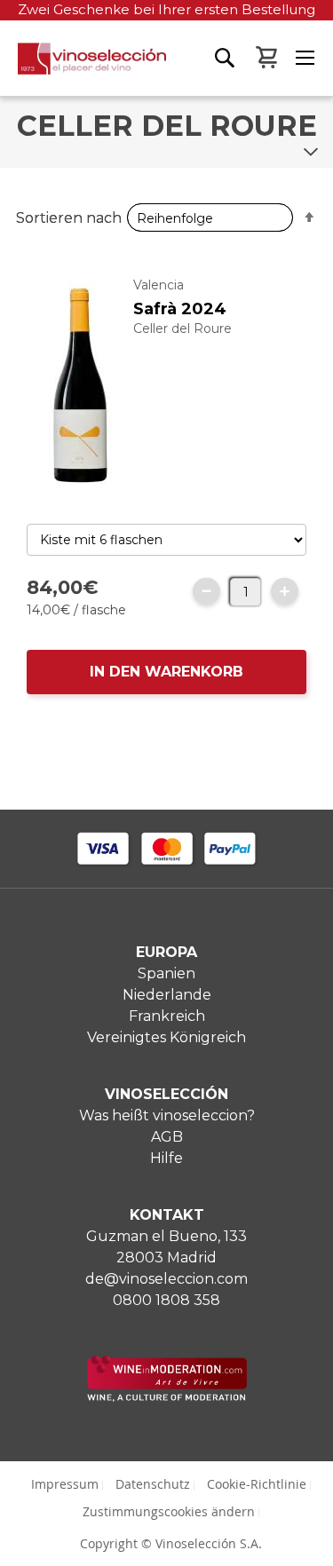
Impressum (65, 1483)
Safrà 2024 (179, 309)
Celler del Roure (182, 328)
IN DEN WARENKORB (166, 671)
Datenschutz (152, 1483)
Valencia (158, 285)
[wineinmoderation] (167, 1396)
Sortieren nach (69, 218)
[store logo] (83, 69)
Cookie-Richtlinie (256, 1483)
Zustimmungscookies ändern (169, 1511)
